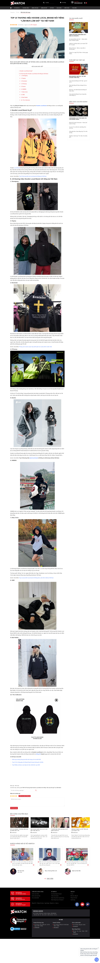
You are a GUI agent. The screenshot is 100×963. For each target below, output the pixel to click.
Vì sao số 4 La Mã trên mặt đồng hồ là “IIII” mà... (77, 127)
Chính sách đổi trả (35, 893)
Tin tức (71, 893)
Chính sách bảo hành (36, 895)
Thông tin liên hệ (73, 897)
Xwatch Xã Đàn (56, 922)
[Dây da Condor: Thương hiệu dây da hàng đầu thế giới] (19, 822)
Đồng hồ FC (34, 903)
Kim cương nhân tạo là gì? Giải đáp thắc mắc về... (39, 830)
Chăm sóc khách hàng (37, 891)
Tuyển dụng (72, 899)
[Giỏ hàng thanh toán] (84, 3)
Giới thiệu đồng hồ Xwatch (56, 893)
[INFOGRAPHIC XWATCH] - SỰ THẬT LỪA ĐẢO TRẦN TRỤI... (77, 77)
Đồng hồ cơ (52, 903)
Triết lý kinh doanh (54, 895)
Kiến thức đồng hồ (74, 895)
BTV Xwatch (34, 24)
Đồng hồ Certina (40, 903)
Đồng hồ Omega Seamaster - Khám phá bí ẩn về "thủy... (78, 123)
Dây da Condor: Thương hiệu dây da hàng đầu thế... (19, 830)
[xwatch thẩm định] (18, 920)
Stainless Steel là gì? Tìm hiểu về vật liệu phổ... (78, 136)
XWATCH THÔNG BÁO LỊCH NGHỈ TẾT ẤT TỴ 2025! (78, 44)
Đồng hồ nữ (44, 7)
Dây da (57, 903)
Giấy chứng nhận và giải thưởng (57, 897)
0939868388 (36, 927)
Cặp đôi (52, 7)
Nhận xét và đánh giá (15, 793)
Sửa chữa (59, 7)
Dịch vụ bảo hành (76, 922)
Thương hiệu (26, 7)
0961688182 (78, 3)
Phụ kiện (74, 7)
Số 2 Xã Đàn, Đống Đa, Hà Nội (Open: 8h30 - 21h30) (61, 925)
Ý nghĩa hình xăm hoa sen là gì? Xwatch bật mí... (59, 830)
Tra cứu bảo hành (35, 897)
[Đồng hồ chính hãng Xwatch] (17, 3)
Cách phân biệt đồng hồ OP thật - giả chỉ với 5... (78, 81)
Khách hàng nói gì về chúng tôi (57, 899)
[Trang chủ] (10, 7)
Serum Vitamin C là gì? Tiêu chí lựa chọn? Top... (79, 830)
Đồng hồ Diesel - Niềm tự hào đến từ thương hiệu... (77, 48)
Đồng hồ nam (35, 7)
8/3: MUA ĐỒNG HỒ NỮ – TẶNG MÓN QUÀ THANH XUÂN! (78, 40)
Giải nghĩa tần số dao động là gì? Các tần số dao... (78, 132)
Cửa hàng (64, 2)
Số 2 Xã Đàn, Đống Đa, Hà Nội (79, 924)
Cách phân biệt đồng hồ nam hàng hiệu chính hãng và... (77, 95)
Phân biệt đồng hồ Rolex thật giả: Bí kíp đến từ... (78, 86)
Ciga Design (46, 903)
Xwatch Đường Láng (38, 922)
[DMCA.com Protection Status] (23, 929)
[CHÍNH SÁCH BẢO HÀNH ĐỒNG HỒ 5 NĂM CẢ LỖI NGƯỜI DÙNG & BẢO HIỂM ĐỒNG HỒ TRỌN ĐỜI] (78, 27)
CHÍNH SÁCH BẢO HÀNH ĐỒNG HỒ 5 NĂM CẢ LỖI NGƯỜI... (77, 35)
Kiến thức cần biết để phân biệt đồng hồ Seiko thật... (78, 90)
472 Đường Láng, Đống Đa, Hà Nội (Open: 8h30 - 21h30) (42, 925)
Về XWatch (17, 7)
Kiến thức (66, 7)
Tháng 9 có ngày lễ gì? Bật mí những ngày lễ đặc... (78, 53)
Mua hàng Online (76, 929)
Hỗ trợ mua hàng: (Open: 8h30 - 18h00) (80, 932)
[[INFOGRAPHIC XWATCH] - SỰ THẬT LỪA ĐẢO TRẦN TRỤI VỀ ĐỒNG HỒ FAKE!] (78, 69)
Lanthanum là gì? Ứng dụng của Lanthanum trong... (78, 118)
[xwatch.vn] (18, 911)
